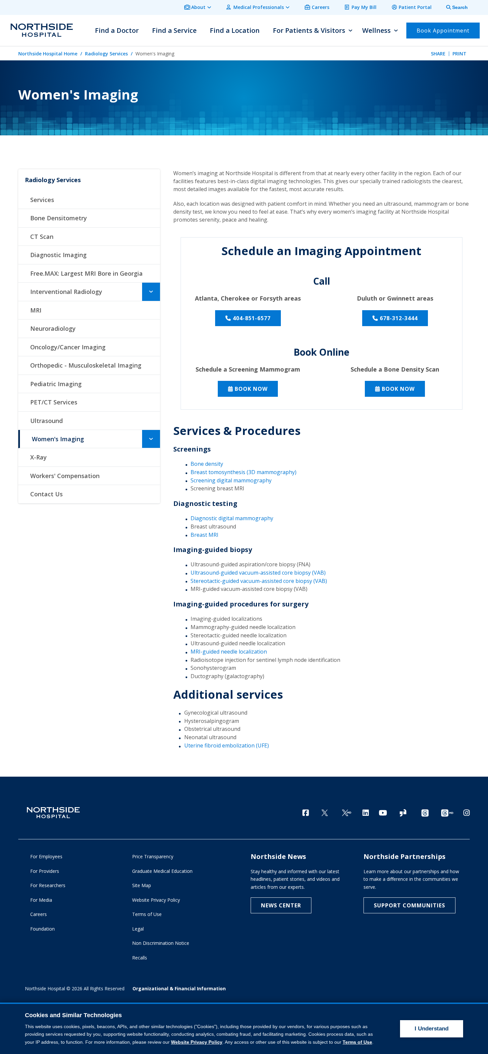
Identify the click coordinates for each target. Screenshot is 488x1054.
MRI (35, 310)
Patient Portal (415, 7)
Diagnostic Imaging (58, 255)
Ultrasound (46, 421)
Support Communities (409, 905)
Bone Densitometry (58, 218)
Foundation (42, 929)
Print (459, 53)
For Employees (46, 856)
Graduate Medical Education (162, 871)
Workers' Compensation (65, 476)
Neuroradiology (53, 328)
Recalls (139, 957)
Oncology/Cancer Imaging (68, 347)
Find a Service (174, 30)
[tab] (453, 7)
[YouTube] (383, 813)
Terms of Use (147, 914)
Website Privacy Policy (156, 900)
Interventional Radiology (66, 292)
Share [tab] (438, 53)
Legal (138, 929)
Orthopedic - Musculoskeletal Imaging (85, 365)
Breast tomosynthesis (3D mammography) (243, 472)
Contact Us (46, 494)
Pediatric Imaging (56, 384)
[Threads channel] (425, 813)
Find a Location (235, 30)
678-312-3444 (399, 318)
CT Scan (41, 237)
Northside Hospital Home (47, 53)
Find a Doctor (117, 30)
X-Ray (38, 457)
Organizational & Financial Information (179, 988)
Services (42, 200)
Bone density (207, 463)
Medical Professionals (258, 7)
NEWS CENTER (281, 905)
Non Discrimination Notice (160, 943)
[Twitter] (325, 813)
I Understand (431, 1028)
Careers (320, 7)
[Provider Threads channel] (447, 813)
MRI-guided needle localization (229, 651)
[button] (151, 292)
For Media (41, 900)
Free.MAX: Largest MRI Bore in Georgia (86, 273)
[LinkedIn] (366, 813)
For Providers (44, 871)
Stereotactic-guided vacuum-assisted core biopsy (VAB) (259, 581)
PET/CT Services (53, 402)
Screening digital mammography (231, 480)
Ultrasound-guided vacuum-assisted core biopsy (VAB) (258, 572)
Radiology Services (106, 53)
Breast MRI (204, 534)
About (198, 7)
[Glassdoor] (403, 813)
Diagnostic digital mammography (232, 518)
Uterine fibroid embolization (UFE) (226, 745)
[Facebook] (305, 813)
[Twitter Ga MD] (347, 813)
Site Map (141, 885)
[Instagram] (466, 813)
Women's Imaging (58, 439)
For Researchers (47, 885)
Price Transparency (152, 856)
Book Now (251, 388)
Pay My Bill (364, 7)
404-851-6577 (252, 318)
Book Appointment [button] (443, 30)
